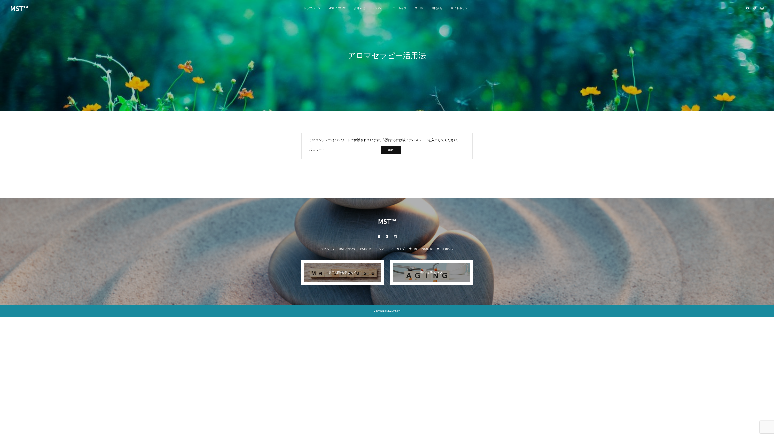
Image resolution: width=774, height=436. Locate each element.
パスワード (317, 150)
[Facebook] (747, 8)
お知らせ (359, 8)
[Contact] (762, 8)
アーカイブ (400, 8)
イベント (379, 8)
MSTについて (337, 8)
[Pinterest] (755, 8)
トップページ (312, 8)
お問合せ (437, 8)
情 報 (419, 8)
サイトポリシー (460, 8)
